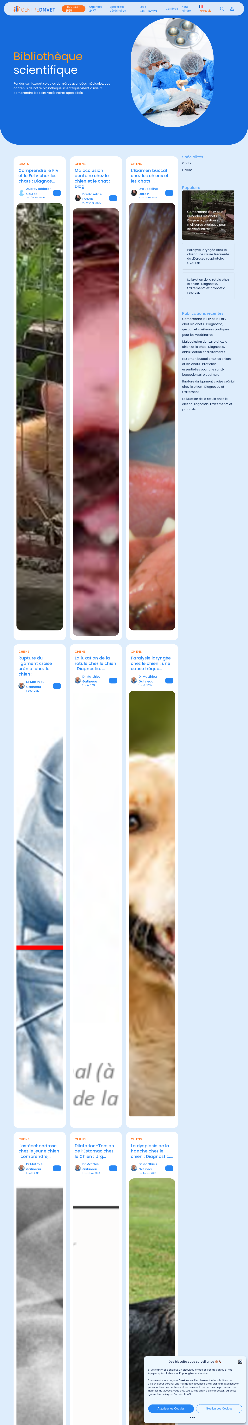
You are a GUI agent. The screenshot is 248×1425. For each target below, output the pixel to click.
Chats (186, 163)
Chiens (187, 170)
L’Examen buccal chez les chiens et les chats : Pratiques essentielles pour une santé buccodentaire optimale (207, 367)
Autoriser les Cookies (171, 1408)
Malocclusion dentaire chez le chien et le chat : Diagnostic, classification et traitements (204, 346)
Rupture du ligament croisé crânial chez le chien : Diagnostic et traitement (208, 386)
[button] (240, 1362)
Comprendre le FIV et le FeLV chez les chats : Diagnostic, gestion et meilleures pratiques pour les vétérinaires (205, 327)
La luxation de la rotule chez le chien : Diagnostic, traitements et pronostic (207, 404)
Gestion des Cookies (219, 1408)
